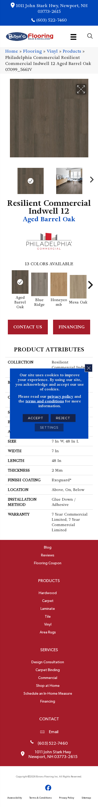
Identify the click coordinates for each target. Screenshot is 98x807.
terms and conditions (44, 401)
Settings (49, 427)
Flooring (32, 51)
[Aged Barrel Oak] (20, 282)
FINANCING (72, 327)
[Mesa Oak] (78, 287)
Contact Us (27, 327)
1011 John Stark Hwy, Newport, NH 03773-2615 (52, 8)
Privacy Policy (66, 798)
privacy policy (60, 396)
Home (11, 51)
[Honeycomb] (58, 284)
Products (72, 51)
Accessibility (14, 798)
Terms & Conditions (40, 798)
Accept (35, 418)
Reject (63, 418)
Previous (7, 178)
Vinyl (52, 51)
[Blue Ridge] (39, 284)
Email (54, 732)
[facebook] (48, 788)
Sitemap (86, 798)
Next (90, 178)
